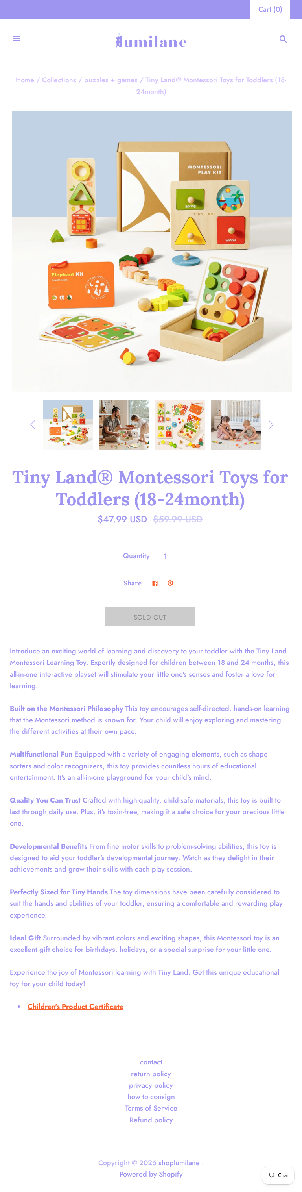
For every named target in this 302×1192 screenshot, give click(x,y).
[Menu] (16, 39)
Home (25, 80)
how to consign (151, 1097)
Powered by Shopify (151, 1174)
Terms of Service (151, 1108)
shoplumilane (179, 1163)
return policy (151, 1074)
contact (151, 1062)
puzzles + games (111, 80)
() (270, 9)
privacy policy (151, 1085)
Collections (59, 80)
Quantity (136, 556)
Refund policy (151, 1120)
